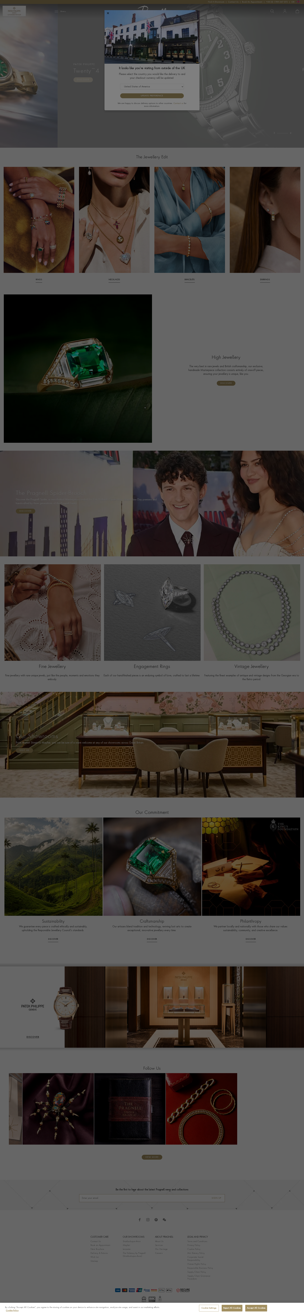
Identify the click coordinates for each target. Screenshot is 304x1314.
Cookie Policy (12, 1311)
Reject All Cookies (232, 1308)
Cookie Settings (208, 1308)
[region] (152, 1308)
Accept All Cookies (256, 1308)
